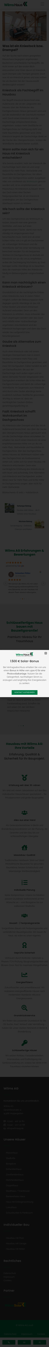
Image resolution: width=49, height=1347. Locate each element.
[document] (24, 673)
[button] (46, 653)
